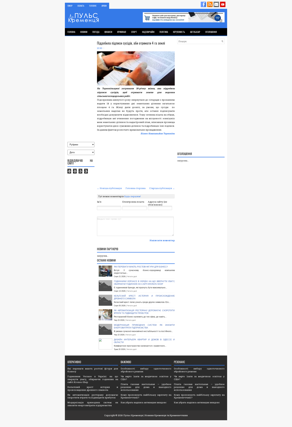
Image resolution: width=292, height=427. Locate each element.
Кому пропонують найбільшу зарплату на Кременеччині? (146, 396)
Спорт (134, 32)
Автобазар (195, 32)
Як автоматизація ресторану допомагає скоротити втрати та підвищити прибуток (144, 311)
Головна (71, 32)
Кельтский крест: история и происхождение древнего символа (92, 388)
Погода (95, 32)
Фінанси (108, 32)
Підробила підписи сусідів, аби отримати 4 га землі (131, 43)
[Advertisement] (136, 160)
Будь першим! (132, 196)
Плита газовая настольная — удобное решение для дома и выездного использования (146, 387)
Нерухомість (179, 32)
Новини (83, 32)
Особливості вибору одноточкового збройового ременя (146, 370)
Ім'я (99, 201)
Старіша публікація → (162, 188)
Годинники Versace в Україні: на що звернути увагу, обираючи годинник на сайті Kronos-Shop (144, 282)
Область (80, 5)
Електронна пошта (133, 201)
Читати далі (132, 276)
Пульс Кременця (133, 415)
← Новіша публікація (109, 188)
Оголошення (211, 32)
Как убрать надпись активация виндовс (143, 402)
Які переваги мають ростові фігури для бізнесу (141, 267)
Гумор (69, 5)
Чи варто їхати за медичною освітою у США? (146, 378)
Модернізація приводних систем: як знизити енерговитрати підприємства (144, 326)
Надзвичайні (148, 32)
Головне (92, 5)
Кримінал (121, 32)
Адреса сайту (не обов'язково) (157, 203)
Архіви (104, 5)
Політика (164, 32)
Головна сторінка (135, 188)
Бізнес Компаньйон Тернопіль (158, 133)
